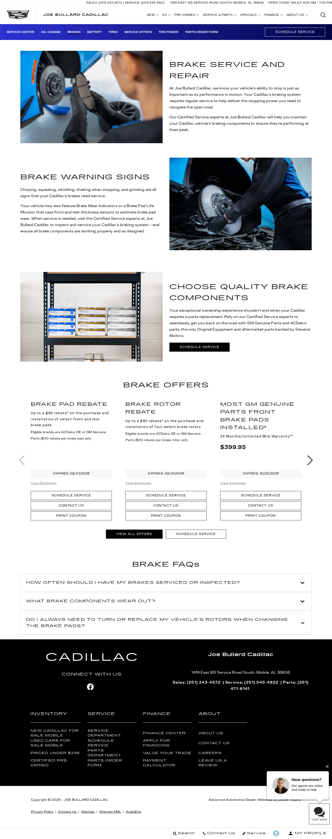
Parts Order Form (201, 32)
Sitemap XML (110, 812)
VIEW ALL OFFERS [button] (134, 534)
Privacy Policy (42, 812)
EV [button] (167, 15)
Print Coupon (71, 516)
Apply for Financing (156, 743)
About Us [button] (295, 15)
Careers (210, 753)
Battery (94, 32)
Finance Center (164, 733)
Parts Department (104, 753)
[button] (323, 15)
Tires (113, 32)
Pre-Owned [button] (184, 15)
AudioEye (133, 812)
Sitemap (88, 812)
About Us (211, 733)
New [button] (152, 15)
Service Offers (138, 32)
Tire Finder (168, 32)
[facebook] (90, 686)
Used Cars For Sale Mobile (50, 743)
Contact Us (71, 505)
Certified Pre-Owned (49, 763)
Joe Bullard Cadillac (86, 800)
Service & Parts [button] (218, 15)
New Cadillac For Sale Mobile (54, 733)
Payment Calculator (159, 763)
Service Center (20, 32)
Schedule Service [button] (199, 347)
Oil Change (51, 32)
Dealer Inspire (289, 800)
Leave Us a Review (213, 763)
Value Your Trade (167, 753)
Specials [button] (248, 15)
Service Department (104, 733)
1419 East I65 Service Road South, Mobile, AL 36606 (217, 3)
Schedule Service (295, 32)
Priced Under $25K (55, 753)
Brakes (74, 32)
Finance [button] (271, 15)
